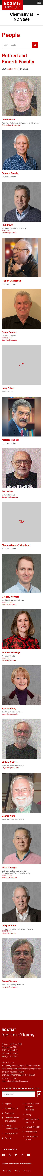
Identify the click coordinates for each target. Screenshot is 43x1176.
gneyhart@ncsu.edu (9, 604)
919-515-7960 (7, 931)
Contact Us (9, 1113)
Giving (28, 1114)
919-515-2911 (7, 338)
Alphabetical (13, 69)
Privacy (17, 1171)
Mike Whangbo (9, 867)
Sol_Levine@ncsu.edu (10, 497)
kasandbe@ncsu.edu (10, 714)
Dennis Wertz (9, 815)
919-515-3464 (7, 875)
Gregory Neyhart (10, 596)
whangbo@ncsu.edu (9, 877)
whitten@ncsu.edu (9, 933)
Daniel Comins (9, 332)
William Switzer (10, 762)
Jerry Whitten (9, 925)
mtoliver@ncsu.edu (9, 660)
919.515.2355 (8, 1062)
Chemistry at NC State (21, 17)
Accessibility (7, 1171)
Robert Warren (9, 981)
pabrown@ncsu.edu (9, 232)
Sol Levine (7, 491)
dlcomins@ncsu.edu (9, 340)
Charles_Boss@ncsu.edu (11, 125)
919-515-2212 (7, 658)
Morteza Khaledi (10, 439)
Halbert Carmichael (11, 280)
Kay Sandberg (9, 708)
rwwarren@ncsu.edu (9, 987)
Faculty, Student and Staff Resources (32, 1106)
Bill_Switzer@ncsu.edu (10, 768)
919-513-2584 (7, 230)
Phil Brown (7, 225)
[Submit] (39, 1094)
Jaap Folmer (8, 388)
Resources (27, 1171)
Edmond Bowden (10, 173)
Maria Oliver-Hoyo (11, 652)
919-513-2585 (7, 602)
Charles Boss (8, 119)
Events (8, 1138)
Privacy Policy (31, 1132)
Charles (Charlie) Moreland (16, 545)
